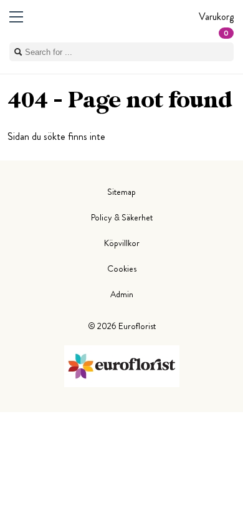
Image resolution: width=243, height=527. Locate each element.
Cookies (121, 268)
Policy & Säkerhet (122, 217)
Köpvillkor (122, 243)
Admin (121, 294)
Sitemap (121, 191)
